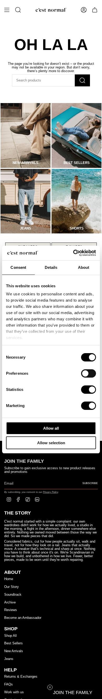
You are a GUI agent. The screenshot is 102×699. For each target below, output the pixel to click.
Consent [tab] (18, 267)
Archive (10, 602)
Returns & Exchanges (20, 676)
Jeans (8, 659)
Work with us (14, 692)
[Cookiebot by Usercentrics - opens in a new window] (73, 253)
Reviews (10, 610)
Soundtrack (12, 594)
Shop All (10, 636)
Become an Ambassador (22, 618)
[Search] (82, 80)
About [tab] (83, 267)
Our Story (11, 587)
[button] (73, 692)
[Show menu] (7, 10)
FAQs (8, 684)
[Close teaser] (50, 687)
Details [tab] (51, 267)
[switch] (88, 373)
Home (8, 579)
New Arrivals (13, 651)
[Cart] (94, 10)
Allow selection (51, 443)
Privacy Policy (50, 492)
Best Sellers (13, 643)
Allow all (51, 428)
